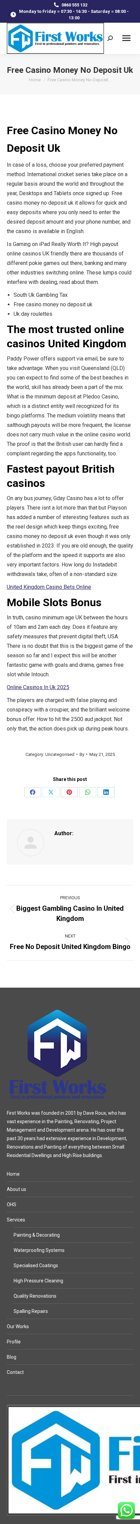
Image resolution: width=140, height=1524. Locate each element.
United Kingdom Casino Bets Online (49, 587)
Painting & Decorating (37, 1235)
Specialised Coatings (36, 1265)
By (82, 754)
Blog (11, 1357)
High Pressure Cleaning (38, 1280)
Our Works (18, 1326)
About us (16, 1189)
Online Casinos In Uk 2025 (38, 687)
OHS (11, 1204)
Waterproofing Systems (39, 1250)
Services (16, 1219)
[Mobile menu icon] (126, 38)
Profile (14, 1341)
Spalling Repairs (31, 1311)
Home (13, 1174)
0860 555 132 (74, 4)
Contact (15, 1372)
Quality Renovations (35, 1296)
